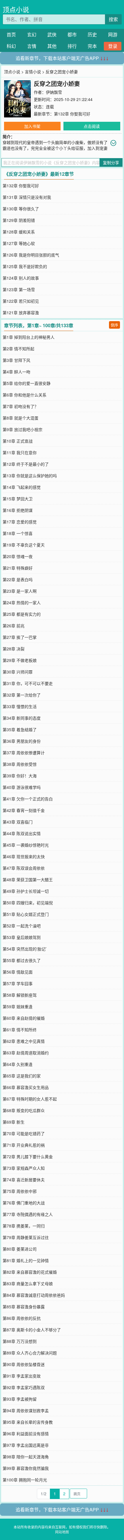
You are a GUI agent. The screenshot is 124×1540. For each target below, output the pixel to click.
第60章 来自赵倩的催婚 (24, 1018)
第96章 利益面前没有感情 (26, 1433)
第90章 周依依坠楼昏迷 (24, 1364)
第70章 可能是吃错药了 (24, 1133)
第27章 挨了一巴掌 (20, 637)
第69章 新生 (14, 1122)
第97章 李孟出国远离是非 (26, 1445)
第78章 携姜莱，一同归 (24, 1226)
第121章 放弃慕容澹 (21, 312)
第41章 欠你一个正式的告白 (28, 799)
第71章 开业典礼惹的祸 (24, 1145)
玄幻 (31, 34)
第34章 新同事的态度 (22, 718)
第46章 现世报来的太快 (24, 856)
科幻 (11, 46)
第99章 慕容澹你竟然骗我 (26, 1468)
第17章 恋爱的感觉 (20, 522)
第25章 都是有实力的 (22, 614)
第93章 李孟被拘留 (20, 1399)
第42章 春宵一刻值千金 (24, 810)
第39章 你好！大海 (20, 776)
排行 (72, 46)
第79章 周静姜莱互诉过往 (26, 1237)
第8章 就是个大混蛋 (20, 418)
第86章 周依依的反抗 (22, 1318)
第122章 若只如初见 (21, 301)
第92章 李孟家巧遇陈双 (24, 1387)
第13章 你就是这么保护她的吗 (30, 475)
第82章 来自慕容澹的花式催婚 (30, 1272)
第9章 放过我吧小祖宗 (22, 429)
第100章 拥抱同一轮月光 (25, 1480)
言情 (31, 46)
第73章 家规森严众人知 (24, 1168)
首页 (11, 34)
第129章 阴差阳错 (19, 220)
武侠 (52, 34)
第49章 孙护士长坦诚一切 (26, 891)
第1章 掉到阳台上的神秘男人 (29, 337)
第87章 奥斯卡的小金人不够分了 (32, 1330)
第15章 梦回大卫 (18, 499)
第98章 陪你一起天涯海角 (26, 1456)
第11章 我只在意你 (20, 452)
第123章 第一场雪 (19, 289)
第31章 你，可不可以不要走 (28, 683)
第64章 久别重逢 (18, 1064)
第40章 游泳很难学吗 (22, 787)
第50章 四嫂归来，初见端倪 (28, 902)
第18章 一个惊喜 (18, 533)
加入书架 (32, 126)
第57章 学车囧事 (18, 983)
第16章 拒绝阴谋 (18, 510)
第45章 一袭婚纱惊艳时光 (26, 845)
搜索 (113, 19)
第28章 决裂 (14, 649)
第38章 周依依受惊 (20, 764)
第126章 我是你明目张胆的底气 (31, 255)
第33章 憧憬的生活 (20, 706)
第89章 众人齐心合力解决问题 (30, 1353)
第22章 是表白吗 (18, 579)
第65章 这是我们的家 (22, 1076)
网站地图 (62, 1531)
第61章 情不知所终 (20, 1029)
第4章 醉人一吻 (16, 372)
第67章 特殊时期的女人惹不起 (30, 1099)
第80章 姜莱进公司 (20, 1249)
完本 (92, 46)
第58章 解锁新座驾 (20, 995)
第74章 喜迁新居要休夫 (24, 1179)
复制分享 (111, 162)
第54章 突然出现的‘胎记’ (24, 949)
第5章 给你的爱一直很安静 (26, 383)
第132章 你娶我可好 (72, 114)
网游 (112, 34)
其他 (52, 46)
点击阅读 (92, 126)
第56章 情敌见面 (18, 972)
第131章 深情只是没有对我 (27, 197)
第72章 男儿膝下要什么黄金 (28, 1156)
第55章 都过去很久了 (22, 960)
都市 (72, 34)
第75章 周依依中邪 (20, 1191)
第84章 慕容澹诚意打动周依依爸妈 (34, 1295)
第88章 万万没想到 (20, 1341)
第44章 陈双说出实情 (22, 833)
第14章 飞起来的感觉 (22, 487)
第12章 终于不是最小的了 (26, 464)
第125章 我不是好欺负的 (25, 266)
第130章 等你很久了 (21, 209)
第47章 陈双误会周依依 (24, 868)
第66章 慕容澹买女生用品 (26, 1087)
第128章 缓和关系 (19, 232)
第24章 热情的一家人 (22, 602)
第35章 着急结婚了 (20, 729)
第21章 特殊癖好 (18, 568)
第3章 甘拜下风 (16, 360)
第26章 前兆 (14, 625)
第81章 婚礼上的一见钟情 (26, 1260)
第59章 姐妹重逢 (18, 1006)
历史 (92, 34)
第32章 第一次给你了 (22, 695)
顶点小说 (16, 9)
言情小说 (33, 71)
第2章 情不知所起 (18, 348)
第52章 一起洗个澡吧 (22, 926)
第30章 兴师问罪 (18, 672)
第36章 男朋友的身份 (22, 741)
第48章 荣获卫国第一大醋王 (28, 879)
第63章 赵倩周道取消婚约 (26, 1053)
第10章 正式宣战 (18, 441)
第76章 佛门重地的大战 (24, 1203)
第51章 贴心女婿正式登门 (26, 914)
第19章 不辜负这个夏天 (24, 545)
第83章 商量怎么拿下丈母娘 (28, 1283)
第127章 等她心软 (19, 243)
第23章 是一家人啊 (20, 591)
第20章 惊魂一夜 (18, 556)
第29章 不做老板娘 (20, 660)
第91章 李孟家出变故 (22, 1376)
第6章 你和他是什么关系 (24, 395)
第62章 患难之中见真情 (24, 1041)
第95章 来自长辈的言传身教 (28, 1422)
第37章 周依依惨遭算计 (24, 752)
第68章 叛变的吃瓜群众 (24, 1110)
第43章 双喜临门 (18, 822)
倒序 (114, 325)
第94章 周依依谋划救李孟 (26, 1410)
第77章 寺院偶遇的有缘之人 (28, 1214)
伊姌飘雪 (54, 92)
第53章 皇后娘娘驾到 (22, 937)
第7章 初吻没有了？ (20, 406)
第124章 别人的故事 (21, 278)
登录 (112, 46)
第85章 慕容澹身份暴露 (24, 1306)
